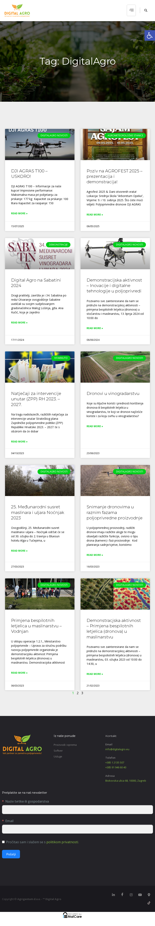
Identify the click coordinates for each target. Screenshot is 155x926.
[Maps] (149, 895)
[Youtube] (140, 895)
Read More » (19, 213)
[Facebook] (122, 895)
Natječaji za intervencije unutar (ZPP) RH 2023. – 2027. (36, 399)
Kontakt (110, 736)
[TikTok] (149, 903)
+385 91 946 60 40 (115, 767)
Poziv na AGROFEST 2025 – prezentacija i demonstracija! (114, 176)
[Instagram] (131, 895)
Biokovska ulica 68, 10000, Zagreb (125, 780)
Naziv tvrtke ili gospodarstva (27, 801)
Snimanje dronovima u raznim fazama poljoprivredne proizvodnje (114, 512)
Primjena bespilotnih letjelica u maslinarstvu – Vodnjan (36, 626)
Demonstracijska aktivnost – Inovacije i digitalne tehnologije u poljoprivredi (114, 286)
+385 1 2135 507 (114, 762)
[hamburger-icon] (131, 10)
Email (9, 821)
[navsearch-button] (143, 10)
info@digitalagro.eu (117, 749)
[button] (150, 35)
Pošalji (11, 854)
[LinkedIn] (113, 895)
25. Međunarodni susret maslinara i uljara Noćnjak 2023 (37, 512)
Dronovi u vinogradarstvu (113, 393)
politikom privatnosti (62, 842)
